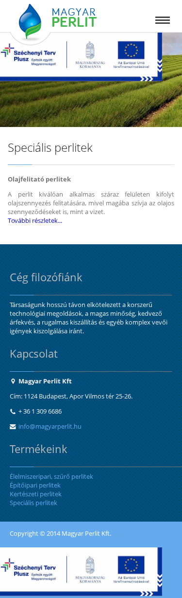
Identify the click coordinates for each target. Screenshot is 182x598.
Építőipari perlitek (35, 485)
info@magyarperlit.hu (50, 426)
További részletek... (35, 220)
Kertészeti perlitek (36, 493)
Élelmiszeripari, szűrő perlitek (51, 476)
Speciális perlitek (33, 502)
